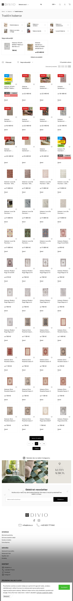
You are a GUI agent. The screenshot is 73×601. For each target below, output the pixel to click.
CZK (53, 4)
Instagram (39, 520)
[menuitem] (23, 4)
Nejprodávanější (25, 62)
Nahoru (37, 448)
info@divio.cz (28, 525)
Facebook (34, 520)
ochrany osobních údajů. (45, 592)
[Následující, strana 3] (40, 443)
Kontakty (4, 558)
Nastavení (6, 596)
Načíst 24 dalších (36, 438)
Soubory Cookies (6, 540)
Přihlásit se (60, 499)
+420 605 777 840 (48, 525)
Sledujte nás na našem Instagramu (38, 458)
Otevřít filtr (6, 62)
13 (44, 443)
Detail (6, 100)
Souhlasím (64, 587)
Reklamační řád (6, 553)
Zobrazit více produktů (36, 57)
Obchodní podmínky (7, 535)
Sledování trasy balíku (8, 551)
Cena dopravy (6, 542)
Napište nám (5, 556)
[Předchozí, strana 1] (32, 443)
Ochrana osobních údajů (8, 537)
